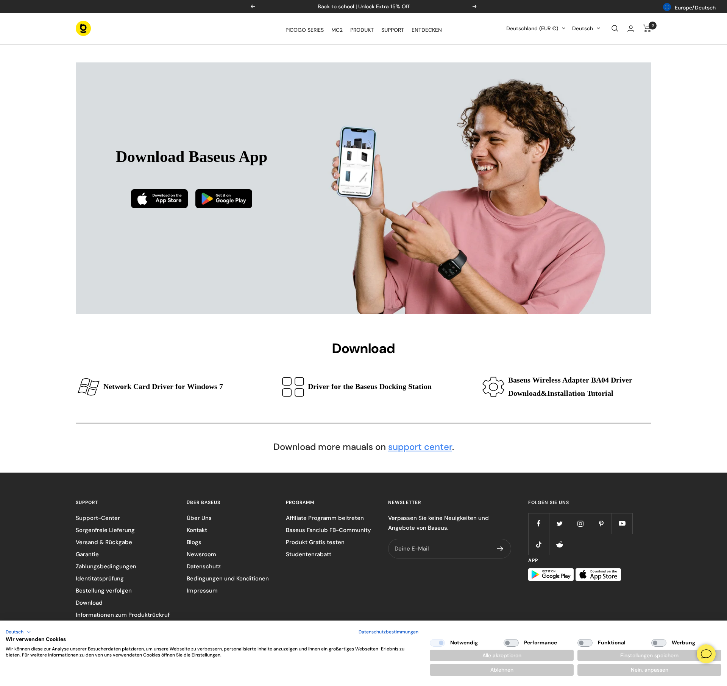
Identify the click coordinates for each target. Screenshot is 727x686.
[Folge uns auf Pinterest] (601, 523)
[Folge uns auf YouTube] (622, 523)
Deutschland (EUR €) (532, 28)
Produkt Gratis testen (315, 542)
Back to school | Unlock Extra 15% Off (364, 6)
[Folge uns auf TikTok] (538, 544)
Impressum (202, 590)
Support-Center (98, 518)
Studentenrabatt (308, 554)
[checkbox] (437, 643)
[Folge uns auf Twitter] (559, 523)
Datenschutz (204, 566)
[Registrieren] (500, 548)
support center (420, 447)
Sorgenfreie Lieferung (105, 530)
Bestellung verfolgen (104, 590)
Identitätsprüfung (100, 578)
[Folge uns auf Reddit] (559, 544)
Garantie (87, 554)
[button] (18, 632)
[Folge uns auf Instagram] (580, 523)
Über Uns (199, 518)
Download (89, 603)
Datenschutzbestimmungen (388, 632)
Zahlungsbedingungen (106, 566)
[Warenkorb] (647, 28)
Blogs (194, 542)
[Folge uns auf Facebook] (538, 523)
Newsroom (201, 554)
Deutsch (582, 28)
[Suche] (615, 28)
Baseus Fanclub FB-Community (328, 530)
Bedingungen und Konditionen (228, 578)
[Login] (630, 28)
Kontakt (197, 530)
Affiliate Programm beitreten (325, 518)
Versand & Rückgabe (104, 542)
